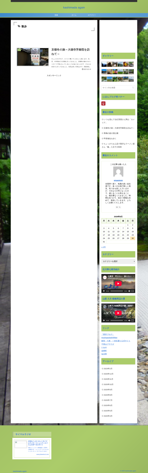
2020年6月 (108, 405)
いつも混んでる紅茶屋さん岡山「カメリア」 (118, 121)
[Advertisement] (54, 36)
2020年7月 (108, 400)
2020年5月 (108, 411)
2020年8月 (108, 395)
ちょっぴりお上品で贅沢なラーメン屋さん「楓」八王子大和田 (118, 145)
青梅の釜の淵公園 (111, 133)
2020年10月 (108, 384)
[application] (118, 283)
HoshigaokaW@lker (109, 338)
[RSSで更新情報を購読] (120, 207)
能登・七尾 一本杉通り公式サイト (115, 341)
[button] (133, 87)
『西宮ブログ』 (107, 334)
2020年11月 (108, 379)
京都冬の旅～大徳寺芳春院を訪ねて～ (119, 128)
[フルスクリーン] (133, 291)
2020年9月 (108, 390)
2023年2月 (108, 369)
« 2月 (103, 247)
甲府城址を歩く (110, 139)
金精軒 (104, 351)
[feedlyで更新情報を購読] (117, 207)
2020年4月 (108, 416)
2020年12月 (108, 374)
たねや (104, 347)
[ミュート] (129, 291)
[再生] (104, 291)
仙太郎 (104, 354)
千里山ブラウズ (107, 344)
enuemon (118, 180)
